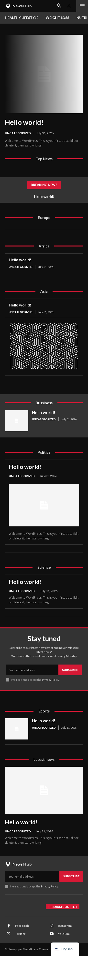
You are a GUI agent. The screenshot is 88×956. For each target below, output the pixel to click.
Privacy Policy (50, 679)
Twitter (20, 934)
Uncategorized (18, 133)
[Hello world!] (44, 74)
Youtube (64, 934)
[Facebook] (9, 926)
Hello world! (24, 122)
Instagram (65, 925)
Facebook (22, 925)
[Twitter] (9, 934)
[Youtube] (51, 934)
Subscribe (70, 670)
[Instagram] (51, 926)
